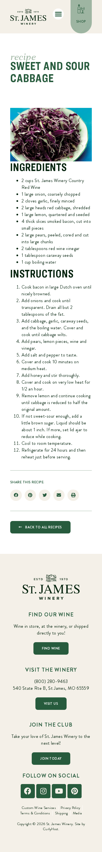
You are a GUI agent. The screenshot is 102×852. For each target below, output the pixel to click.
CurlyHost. (51, 829)
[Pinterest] (74, 791)
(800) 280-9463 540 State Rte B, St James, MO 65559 (51, 684)
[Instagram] (43, 791)
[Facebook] (28, 791)
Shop (81, 21)
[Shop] (81, 8)
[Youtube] (59, 791)
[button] (58, 14)
